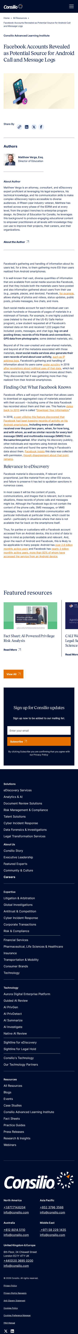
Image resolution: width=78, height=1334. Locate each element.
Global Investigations (18, 904)
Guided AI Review (16, 1000)
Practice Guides (14, 1125)
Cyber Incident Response (21, 823)
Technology (12, 973)
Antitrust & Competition (20, 911)
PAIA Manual (9, 1323)
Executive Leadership (18, 857)
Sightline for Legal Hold (20, 1049)
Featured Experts (15, 864)
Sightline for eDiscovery (20, 1042)
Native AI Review (15, 1033)
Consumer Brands (16, 966)
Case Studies (13, 1105)
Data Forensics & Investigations (25, 829)
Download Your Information (53, 410)
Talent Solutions (15, 816)
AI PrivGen (11, 1007)
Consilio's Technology (19, 1058)
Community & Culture (18, 870)
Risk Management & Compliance (26, 810)
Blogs (7, 1092)
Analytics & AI (13, 797)
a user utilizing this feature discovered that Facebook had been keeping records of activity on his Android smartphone (36, 420)
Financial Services (16, 940)
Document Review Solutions (23, 803)
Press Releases (14, 1131)
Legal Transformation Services (24, 836)
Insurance (10, 953)
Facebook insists (35, 451)
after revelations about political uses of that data (32, 368)
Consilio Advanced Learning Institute (29, 1112)
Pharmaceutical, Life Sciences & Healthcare (33, 946)
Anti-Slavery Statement (14, 1300)
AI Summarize (13, 1020)
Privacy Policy (41, 754)
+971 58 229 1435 (53, 1230)
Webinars (10, 1145)
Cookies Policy (11, 1308)
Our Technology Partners (21, 1064)
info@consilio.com (16, 1212)
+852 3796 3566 (51, 1207)
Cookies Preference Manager (17, 1315)
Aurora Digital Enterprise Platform (27, 994)
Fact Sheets (12, 1118)
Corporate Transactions (20, 924)
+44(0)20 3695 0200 (18, 1260)
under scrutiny (51, 364)
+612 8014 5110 (14, 1230)
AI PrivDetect (13, 1014)
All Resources (20, 18)
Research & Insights (17, 1138)
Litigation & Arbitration (19, 898)
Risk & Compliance (16, 931)
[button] (70, 6)
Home (7, 18)
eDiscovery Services (18, 790)
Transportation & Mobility (21, 959)
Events (8, 1099)
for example (66, 293)
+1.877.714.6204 (14, 1207)
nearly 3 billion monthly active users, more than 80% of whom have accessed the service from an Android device (36, 552)
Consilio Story (13, 850)
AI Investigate (13, 1027)
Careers (9, 877)
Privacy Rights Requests (15, 1293)
